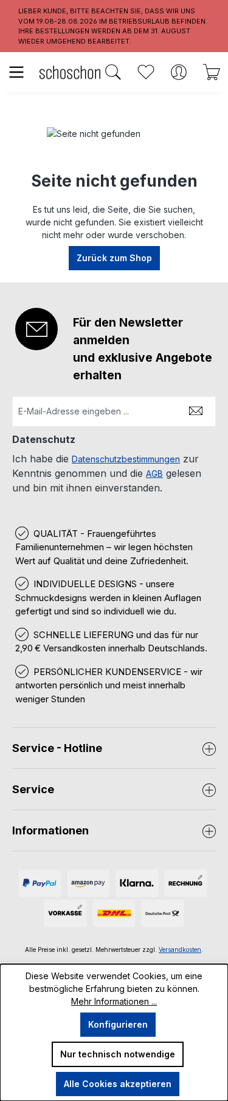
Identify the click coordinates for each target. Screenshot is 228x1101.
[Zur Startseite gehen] (69, 72)
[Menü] (16, 72)
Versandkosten (180, 949)
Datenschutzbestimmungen (126, 459)
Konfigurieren (118, 1024)
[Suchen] (113, 72)
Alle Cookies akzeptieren (117, 1084)
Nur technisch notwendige (117, 1054)
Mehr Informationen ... (114, 1001)
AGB (154, 473)
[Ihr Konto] (178, 72)
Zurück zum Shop (114, 258)
